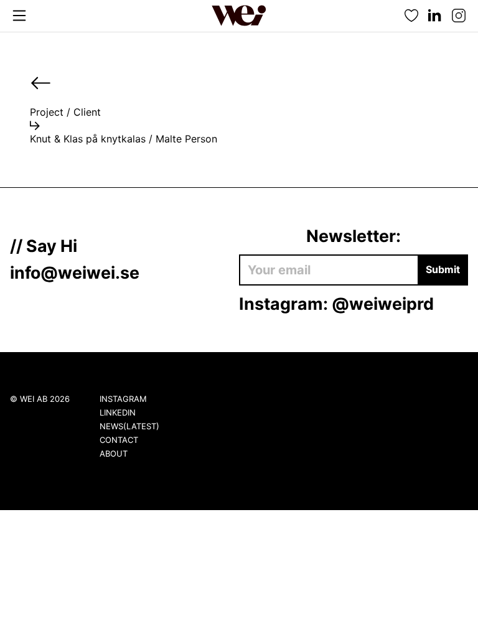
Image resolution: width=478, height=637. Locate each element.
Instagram (123, 399)
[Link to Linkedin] (435, 16)
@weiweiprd (383, 304)
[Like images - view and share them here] (411, 16)
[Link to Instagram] (459, 16)
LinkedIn (118, 412)
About (114, 453)
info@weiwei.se (74, 272)
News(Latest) (129, 426)
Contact (119, 440)
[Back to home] (239, 15)
